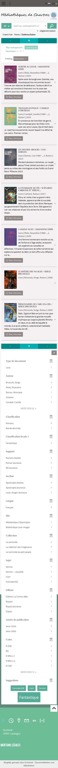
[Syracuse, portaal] (29, 15)
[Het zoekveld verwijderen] (45, 26)
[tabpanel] (29, 371)
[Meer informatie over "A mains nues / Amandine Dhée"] (10, 237)
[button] (46, 3)
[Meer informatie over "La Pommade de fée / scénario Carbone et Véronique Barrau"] (10, 195)
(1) (28, 672)
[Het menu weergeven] (4, 3)
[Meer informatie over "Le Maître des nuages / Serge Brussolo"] (10, 279)
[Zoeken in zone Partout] (52, 26)
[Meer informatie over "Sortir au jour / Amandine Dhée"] (10, 74)
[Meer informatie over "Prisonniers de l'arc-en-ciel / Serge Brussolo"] (10, 312)
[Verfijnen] (29, 40)
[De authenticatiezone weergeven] (11, 3)
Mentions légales (10, 745)
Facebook (8, 730)
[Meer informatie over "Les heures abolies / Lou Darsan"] (10, 157)
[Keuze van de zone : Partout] (6, 26)
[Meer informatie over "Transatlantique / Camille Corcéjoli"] (10, 116)
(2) (28, 408)
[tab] (4, 720)
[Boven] (53, 708)
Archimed (28, 762)
